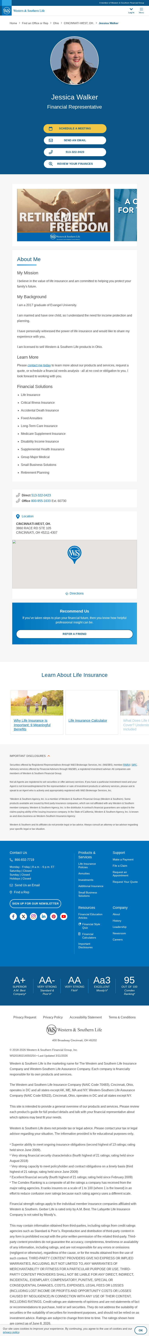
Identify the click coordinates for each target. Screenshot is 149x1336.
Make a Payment (123, 859)
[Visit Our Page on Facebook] (13, 916)
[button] (74, 555)
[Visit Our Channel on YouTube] (63, 916)
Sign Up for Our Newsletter (35, 903)
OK (141, 1330)
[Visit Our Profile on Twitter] (23, 916)
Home (14, 23)
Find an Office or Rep (35, 23)
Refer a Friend (74, 633)
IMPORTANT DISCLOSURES (28, 755)
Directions (77, 593)
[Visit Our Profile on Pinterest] (53, 916)
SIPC (134, 764)
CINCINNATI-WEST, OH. (79, 23)
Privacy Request (24, 1017)
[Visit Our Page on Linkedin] (43, 916)
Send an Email (75, 140)
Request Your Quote (125, 881)
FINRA (126, 764)
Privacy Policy (53, 1017)
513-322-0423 (75, 151)
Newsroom (119, 933)
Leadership (119, 926)
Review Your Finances (75, 163)
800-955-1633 (41, 501)
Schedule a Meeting (75, 128)
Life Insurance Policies (87, 865)
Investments (85, 879)
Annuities (84, 873)
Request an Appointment (120, 874)
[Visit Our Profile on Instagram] (33, 916)
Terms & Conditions (122, 1017)
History (117, 920)
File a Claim (120, 865)
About (116, 914)
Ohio (56, 23)
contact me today (39, 365)
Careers (118, 939)
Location (28, 516)
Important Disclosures (85, 945)
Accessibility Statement (86, 1017)
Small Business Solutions (87, 894)
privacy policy (11, 1332)
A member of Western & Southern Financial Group (121, 3)
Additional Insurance (90, 886)
